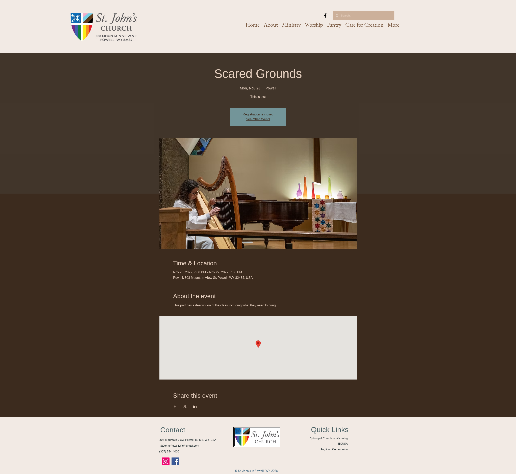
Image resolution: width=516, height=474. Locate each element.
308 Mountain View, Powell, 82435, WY (184, 439)
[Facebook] (325, 15)
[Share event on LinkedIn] (195, 406)
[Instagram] (166, 461)
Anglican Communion (334, 449)
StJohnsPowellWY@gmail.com (179, 445)
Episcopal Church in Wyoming (329, 438)
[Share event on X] (185, 406)
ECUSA (343, 443)
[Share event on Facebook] (175, 406)
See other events (258, 119)
